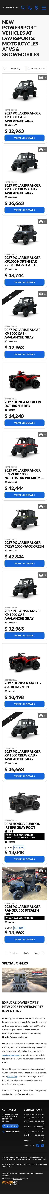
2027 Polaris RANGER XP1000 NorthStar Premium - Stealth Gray (22, 261)
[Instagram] (42, 1145)
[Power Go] (24, 1183)
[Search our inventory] (23, 7)
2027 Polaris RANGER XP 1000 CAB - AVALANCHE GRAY (22, 117)
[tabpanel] (34, 1128)
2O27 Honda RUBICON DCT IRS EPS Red (22, 404)
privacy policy (39, 1164)
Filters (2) (15, 68)
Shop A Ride (17, 1179)
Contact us (12, 1076)
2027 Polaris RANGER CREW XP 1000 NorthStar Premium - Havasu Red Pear (23, 474)
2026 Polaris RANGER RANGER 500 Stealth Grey (22, 910)
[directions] (36, 7)
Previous (14, 953)
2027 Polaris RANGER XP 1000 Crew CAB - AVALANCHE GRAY (22, 189)
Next (36, 953)
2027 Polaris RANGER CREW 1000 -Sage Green (24, 544)
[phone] (29, 7)
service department (11, 1055)
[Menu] (44, 7)
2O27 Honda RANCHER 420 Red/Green (23, 685)
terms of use (6, 1166)
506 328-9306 (12, 1131)
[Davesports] (10, 7)
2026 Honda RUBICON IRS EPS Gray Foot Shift (22, 827)
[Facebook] (37, 1145)
